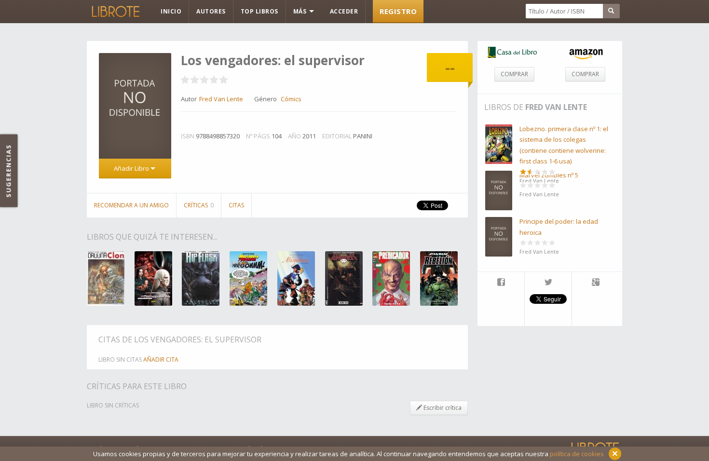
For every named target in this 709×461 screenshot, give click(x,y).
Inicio (171, 11)
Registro (398, 11)
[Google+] (595, 283)
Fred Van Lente (556, 107)
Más (300, 11)
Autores (211, 11)
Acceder (344, 11)
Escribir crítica (442, 408)
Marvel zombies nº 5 (548, 175)
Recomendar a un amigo (131, 205)
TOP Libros (259, 11)
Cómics (291, 99)
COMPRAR (514, 74)
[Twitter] (548, 283)
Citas (236, 205)
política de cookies (577, 453)
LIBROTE (114, 11)
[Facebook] (500, 283)
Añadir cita (160, 359)
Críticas (199, 205)
